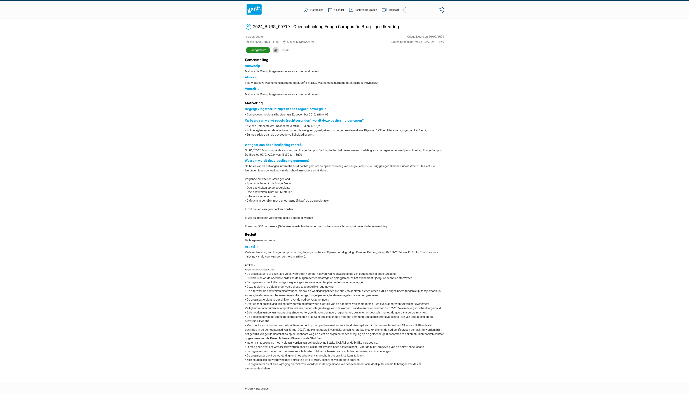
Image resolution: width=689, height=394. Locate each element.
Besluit (285, 50)
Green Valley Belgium (258, 388)
